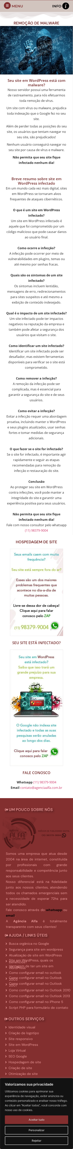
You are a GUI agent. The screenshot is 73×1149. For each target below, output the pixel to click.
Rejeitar (36, 1140)
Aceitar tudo (36, 1119)
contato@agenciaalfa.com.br (41, 788)
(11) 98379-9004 (36, 530)
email (10, 915)
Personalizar (36, 1130)
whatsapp (54, 910)
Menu (17, 6)
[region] (36, 1113)
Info (56, 6)
